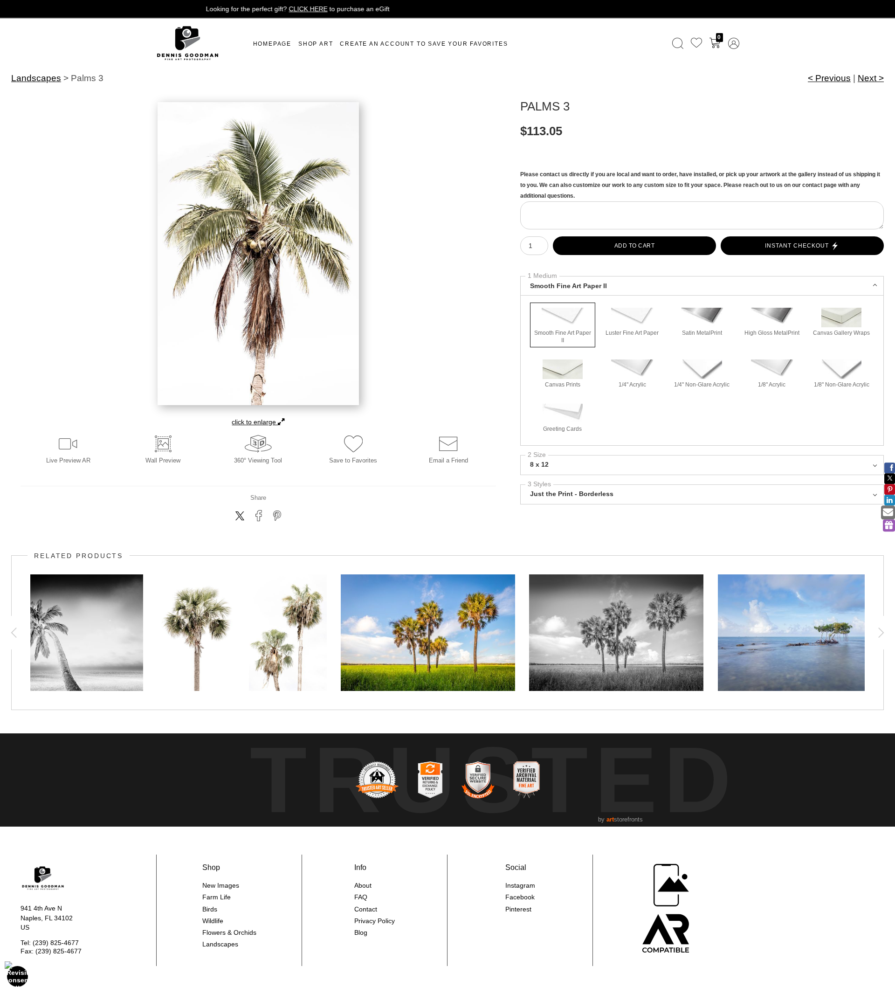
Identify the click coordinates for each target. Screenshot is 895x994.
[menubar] (703, 43)
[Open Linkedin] (889, 500)
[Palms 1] (196, 632)
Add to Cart (634, 245)
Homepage (272, 44)
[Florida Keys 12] (805, 632)
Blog (360, 932)
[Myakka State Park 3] (428, 632)
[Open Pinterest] (889, 489)
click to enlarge (255, 422)
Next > (871, 78)
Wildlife (212, 921)
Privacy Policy (374, 921)
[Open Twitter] (889, 478)
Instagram (520, 885)
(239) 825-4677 (56, 942)
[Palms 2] (288, 632)
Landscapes (36, 78)
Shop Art (315, 44)
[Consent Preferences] (18, 976)
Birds (209, 909)
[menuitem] (677, 43)
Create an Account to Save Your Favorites (424, 44)
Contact (365, 909)
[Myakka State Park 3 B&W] (616, 632)
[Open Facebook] (889, 467)
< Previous (829, 78)
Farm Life (216, 897)
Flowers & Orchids (229, 932)
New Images (220, 885)
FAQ (360, 897)
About (363, 885)
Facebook (520, 897)
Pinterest (518, 909)
